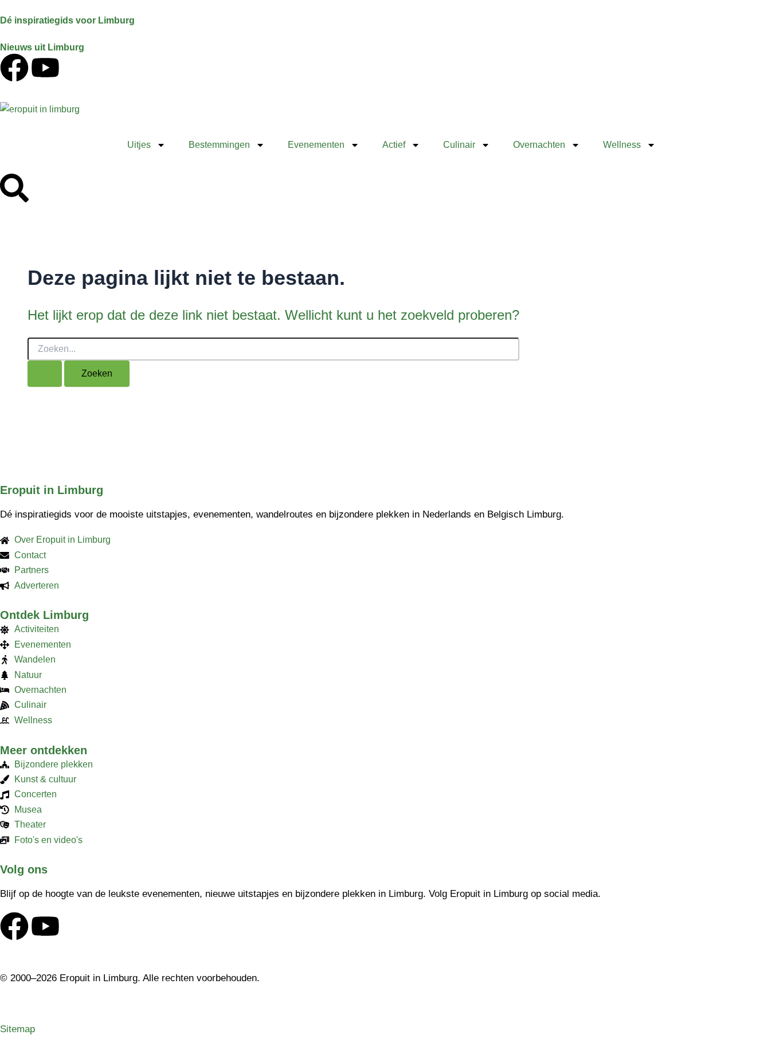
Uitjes (139, 145)
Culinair (459, 145)
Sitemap (17, 1029)
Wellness (622, 145)
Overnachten (539, 145)
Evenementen (316, 145)
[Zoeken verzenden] (45, 373)
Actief (393, 145)
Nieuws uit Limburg (42, 47)
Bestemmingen (219, 145)
